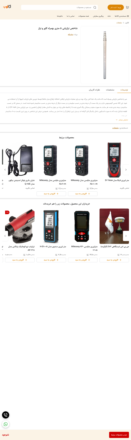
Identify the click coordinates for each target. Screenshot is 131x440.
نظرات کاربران (94, 89)
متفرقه (70, 34)
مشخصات (110, 89)
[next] (5, 170)
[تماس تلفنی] (5, 415)
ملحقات (119, 22)
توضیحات (124, 89)
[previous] (126, 170)
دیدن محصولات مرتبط (119, 434)
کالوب (127, 22)
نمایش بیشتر (123, 120)
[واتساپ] (5, 424)
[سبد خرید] (127, 7)
